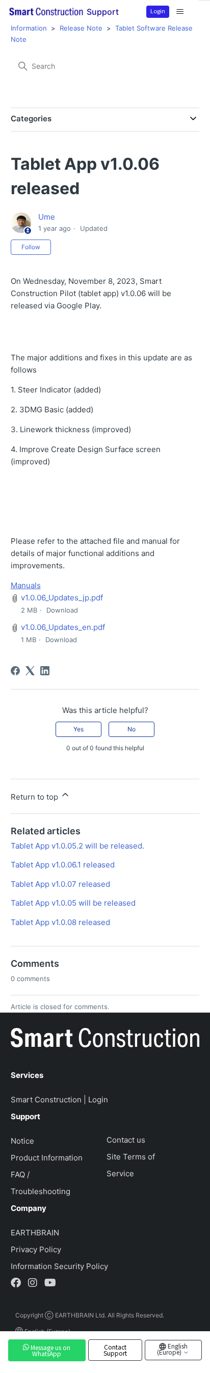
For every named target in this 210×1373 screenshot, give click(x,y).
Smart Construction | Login (59, 1099)
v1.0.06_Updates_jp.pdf (62, 597)
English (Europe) (172, 1348)
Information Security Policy (59, 1266)
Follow (30, 247)
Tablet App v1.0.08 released (60, 922)
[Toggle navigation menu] (180, 12)
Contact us (126, 1140)
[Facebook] (15, 670)
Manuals (26, 585)
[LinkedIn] (44, 670)
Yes (78, 729)
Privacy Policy (36, 1249)
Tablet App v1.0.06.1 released (63, 864)
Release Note (81, 28)
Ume (46, 217)
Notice (22, 1141)
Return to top (35, 797)
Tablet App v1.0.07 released (60, 884)
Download (62, 610)
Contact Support (115, 1350)
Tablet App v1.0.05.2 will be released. (77, 846)
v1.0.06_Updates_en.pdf (63, 627)
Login (157, 11)
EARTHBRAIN (35, 1232)
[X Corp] (30, 670)
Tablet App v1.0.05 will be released (73, 903)
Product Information (47, 1158)
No (131, 729)
